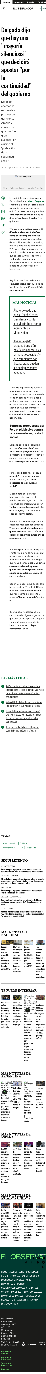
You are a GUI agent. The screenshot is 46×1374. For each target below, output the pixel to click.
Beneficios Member (29, 1272)
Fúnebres (16, 1292)
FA (22, 848)
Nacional (15, 1276)
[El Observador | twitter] (29, 1258)
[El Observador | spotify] (37, 1262)
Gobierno (24, 843)
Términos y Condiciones (6, 1364)
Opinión (5, 1292)
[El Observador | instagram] (38, 1258)
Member (13, 1272)
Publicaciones (32, 1296)
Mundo (21, 1284)
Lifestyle (33, 1288)
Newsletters (8, 1300)
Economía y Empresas (12, 1280)
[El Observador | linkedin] (32, 1262)
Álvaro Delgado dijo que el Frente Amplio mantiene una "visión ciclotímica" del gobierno (21, 892)
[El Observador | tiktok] (26, 1262)
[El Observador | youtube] (44, 1258)
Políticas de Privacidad (6, 1358)
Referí (4, 1276)
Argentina (18, 2)
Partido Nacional (9, 848)
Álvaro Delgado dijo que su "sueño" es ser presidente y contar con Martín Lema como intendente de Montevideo (22, 870)
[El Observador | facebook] (34, 1258)
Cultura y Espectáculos (14, 1288)
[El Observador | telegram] (43, 1262)
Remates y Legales (32, 1292)
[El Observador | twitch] (43, 1267)
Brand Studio (8, 1284)
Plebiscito (31, 848)
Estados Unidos (9, 1304)
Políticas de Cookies (6, 1352)
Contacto (5, 1369)
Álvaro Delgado (9, 843)
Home (4, 1272)
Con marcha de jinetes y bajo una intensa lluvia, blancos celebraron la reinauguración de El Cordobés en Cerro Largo (21, 902)
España (34, 1300)
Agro (28, 1280)
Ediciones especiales (12, 1296)
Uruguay (7, 2)
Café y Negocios (30, 1276)
